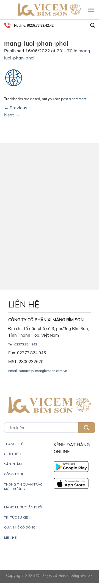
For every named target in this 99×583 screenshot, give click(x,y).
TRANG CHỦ (14, 444)
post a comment (73, 99)
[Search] (92, 25)
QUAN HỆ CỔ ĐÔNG (19, 527)
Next (12, 115)
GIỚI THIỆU (12, 454)
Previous (15, 107)
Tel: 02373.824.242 (22, 344)
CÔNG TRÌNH (14, 474)
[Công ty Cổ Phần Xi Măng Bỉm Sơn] (49, 10)
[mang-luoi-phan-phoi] (13, 77)
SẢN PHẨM (13, 464)
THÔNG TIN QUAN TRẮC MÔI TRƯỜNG (23, 486)
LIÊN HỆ (10, 537)
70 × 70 (65, 50)
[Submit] (86, 427)
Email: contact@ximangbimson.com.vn (37, 371)
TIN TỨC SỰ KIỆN (17, 517)
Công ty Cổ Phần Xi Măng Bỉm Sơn (66, 576)
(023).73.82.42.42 (40, 25)
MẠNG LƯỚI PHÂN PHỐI (23, 507)
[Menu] (91, 10)
